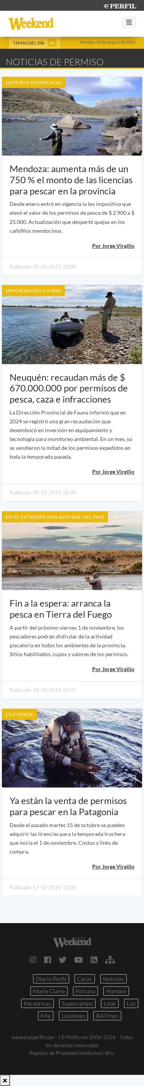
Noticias (113, 978)
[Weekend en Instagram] (33, 959)
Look (110, 1003)
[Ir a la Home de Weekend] (72, 941)
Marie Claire (49, 991)
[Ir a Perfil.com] (119, 5)
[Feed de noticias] (94, 959)
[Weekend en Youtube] (78, 959)
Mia (46, 1015)
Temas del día (29, 42)
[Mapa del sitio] (110, 959)
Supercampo (77, 1003)
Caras (84, 978)
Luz (131, 1003)
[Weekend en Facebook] (47, 959)
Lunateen (73, 1015)
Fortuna (85, 991)
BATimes (107, 1015)
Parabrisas (37, 1003)
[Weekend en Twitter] (62, 959)
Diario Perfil (51, 978)
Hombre (116, 991)
